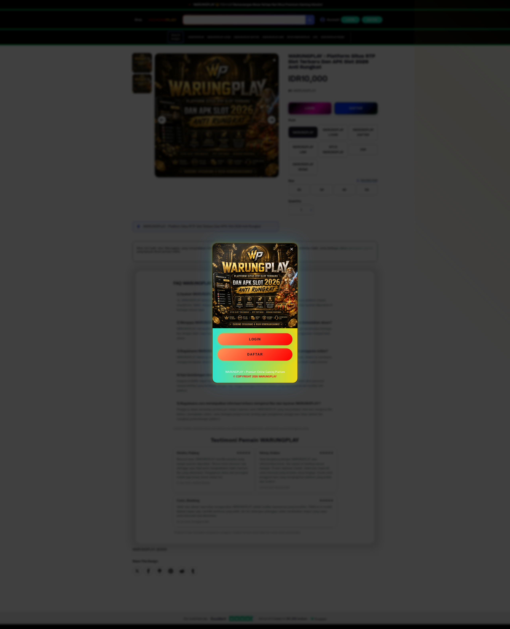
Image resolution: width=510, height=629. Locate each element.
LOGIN (255, 340)
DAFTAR (255, 355)
